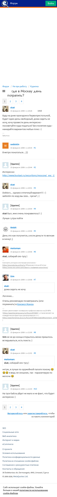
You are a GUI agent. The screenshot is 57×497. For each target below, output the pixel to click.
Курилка (34, 86)
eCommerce (7, 444)
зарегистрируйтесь (37, 413)
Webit (13, 227)
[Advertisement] (28, 15)
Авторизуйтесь (15, 413)
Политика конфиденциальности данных (21, 457)
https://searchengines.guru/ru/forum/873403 (20, 313)
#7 (35, 279)
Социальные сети (10, 432)
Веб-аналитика (9, 436)
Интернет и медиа (10, 440)
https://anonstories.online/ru (13, 265)
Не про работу (20, 86)
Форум (5, 86)
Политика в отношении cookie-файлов (20, 461)
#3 (35, 188)
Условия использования (13, 453)
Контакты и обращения (13, 468)
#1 (35, 147)
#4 (35, 208)
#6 (35, 251)
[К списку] (9, 91)
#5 (35, 231)
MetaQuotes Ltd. (20, 476)
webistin (14, 144)
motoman (15, 248)
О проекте (7, 449)
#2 (35, 167)
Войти (51, 3)
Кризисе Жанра (25, 304)
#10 (35, 388)
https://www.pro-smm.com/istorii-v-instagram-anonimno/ (25, 267)
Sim (12, 276)
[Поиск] (42, 4)
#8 (35, 332)
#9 (35, 353)
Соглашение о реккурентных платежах (20, 465)
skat (12, 107)
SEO (4, 428)
